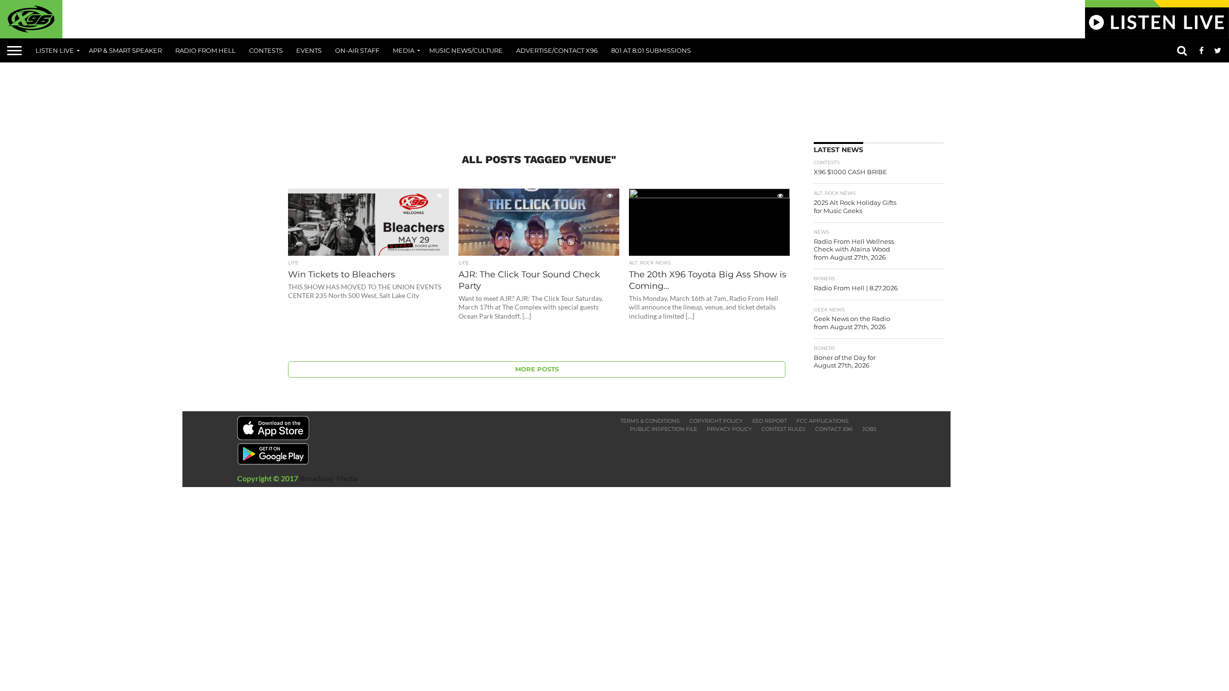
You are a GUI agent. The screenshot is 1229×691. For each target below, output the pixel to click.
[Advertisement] (614, 98)
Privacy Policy (729, 429)
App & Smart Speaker (125, 50)
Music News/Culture (466, 50)
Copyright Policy (716, 420)
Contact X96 (834, 429)
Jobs (869, 429)
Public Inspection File (663, 429)
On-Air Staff (357, 50)
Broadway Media (329, 478)
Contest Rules (783, 429)
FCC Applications (822, 420)
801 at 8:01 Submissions (651, 50)
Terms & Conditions (650, 420)
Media (403, 50)
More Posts (537, 369)
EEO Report (769, 420)
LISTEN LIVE (55, 50)
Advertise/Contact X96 (557, 50)
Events (309, 50)
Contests (266, 50)
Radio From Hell (205, 50)
